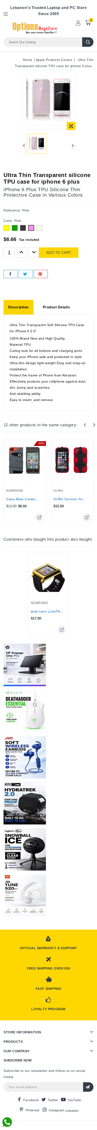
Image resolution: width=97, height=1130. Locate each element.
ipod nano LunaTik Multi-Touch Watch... (62, 611)
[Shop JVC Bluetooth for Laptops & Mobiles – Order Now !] (25, 757)
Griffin (58, 490)
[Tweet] (25, 274)
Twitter (53, 1100)
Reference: (12, 210)
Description (18, 307)
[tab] (18, 307)
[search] (87, 42)
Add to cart (58, 252)
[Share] (10, 274)
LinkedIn (72, 1111)
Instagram (57, 1110)
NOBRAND (14, 490)
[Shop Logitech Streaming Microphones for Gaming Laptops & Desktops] (25, 849)
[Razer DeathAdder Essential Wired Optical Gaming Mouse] (25, 711)
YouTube (74, 1100)
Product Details (56, 307)
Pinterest (33, 1110)
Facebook (31, 1100)
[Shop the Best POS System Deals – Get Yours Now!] (25, 665)
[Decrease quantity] (34, 252)
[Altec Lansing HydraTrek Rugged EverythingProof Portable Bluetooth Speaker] (25, 803)
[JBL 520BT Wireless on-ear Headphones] (25, 895)
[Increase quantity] (21, 252)
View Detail (39, 517)
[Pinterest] (41, 274)
